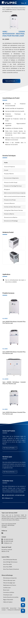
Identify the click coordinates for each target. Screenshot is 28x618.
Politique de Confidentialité (14, 609)
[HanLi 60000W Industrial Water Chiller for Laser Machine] (14, 359)
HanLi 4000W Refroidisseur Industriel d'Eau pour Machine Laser (14, 413)
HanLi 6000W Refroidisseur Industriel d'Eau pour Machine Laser (14, 352)
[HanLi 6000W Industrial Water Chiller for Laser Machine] (14, 329)
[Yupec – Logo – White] (9, 1)
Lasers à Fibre (5, 557)
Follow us (4, 530)
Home (3, 7)
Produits (8, 7)
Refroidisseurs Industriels (18, 7)
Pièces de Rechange (7, 575)
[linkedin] (2, 533)
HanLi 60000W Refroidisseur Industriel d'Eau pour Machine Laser (14, 382)
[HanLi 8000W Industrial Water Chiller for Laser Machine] (14, 298)
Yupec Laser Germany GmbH (9, 512)
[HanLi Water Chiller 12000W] (14, 22)
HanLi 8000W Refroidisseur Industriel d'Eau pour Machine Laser (14, 322)
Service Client (13, 608)
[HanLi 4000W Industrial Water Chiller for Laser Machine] (14, 389)
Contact (4, 537)
